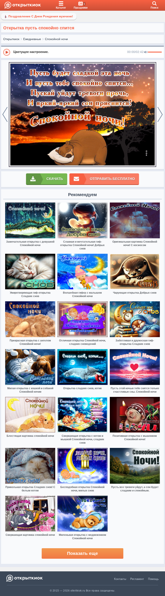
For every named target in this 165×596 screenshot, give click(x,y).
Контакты (120, 579)
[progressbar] (155, 52)
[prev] (5, 114)
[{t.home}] (24, 578)
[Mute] (146, 52)
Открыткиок (11, 39)
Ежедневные (32, 39)
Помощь (153, 579)
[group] (82, 52)
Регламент (137, 579)
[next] (160, 114)
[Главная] (22, 5)
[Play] (6, 52)
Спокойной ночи (56, 39)
